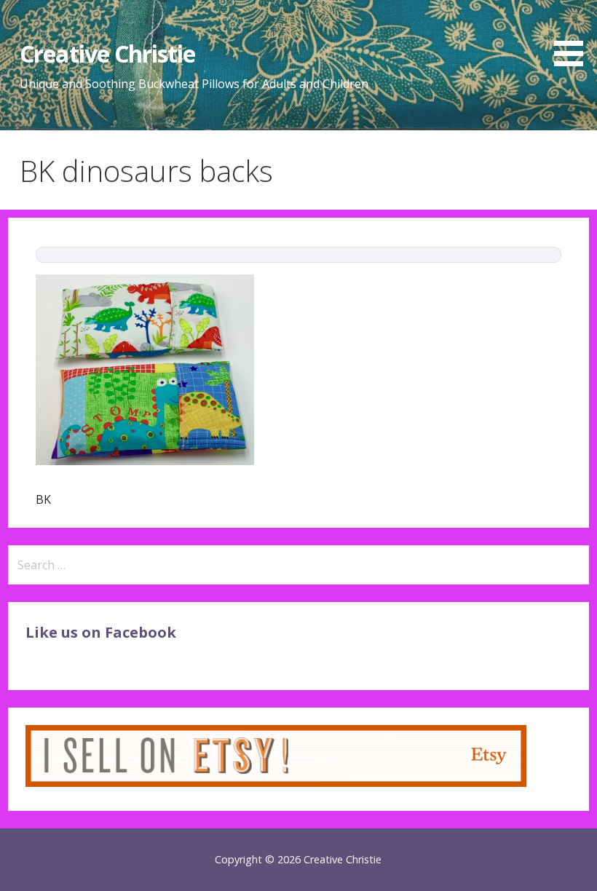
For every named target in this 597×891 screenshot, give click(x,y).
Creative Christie (107, 53)
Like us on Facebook (100, 632)
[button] (573, 35)
